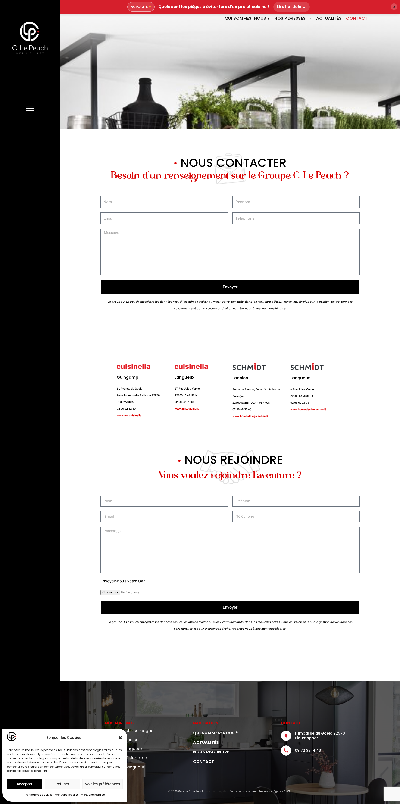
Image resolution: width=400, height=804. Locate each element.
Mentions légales (67, 795)
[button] (120, 737)
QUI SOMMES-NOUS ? (247, 18)
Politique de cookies (39, 795)
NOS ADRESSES (290, 18)
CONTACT (357, 18)
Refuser (62, 784)
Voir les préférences (102, 784)
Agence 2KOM (282, 791)
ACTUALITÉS (329, 18)
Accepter (25, 784)
